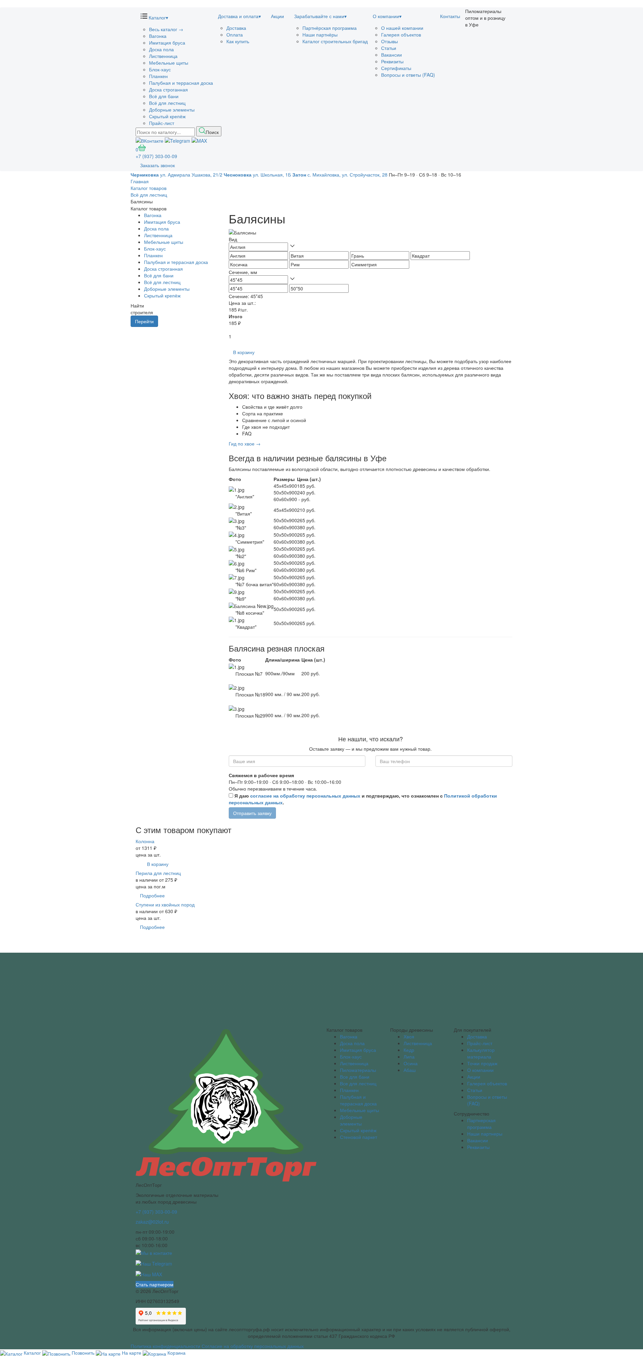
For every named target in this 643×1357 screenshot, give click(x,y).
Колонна (145, 841)
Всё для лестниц (167, 102)
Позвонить (83, 1352)
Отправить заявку (252, 813)
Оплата (234, 34)
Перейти (144, 321)
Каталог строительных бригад (335, 41)
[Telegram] (177, 139)
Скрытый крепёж (167, 116)
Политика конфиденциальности (165, 1346)
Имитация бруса (167, 42)
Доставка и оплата (239, 16)
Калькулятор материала (481, 1053)
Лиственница (163, 56)
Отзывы (389, 41)
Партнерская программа (481, 1123)
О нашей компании (402, 27)
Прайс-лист (161, 123)
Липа (409, 1056)
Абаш (410, 1070)
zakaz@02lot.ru (152, 1221)
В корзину (244, 352)
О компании (387, 16)
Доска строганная (168, 89)
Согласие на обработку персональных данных (253, 1346)
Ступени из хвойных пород (165, 904)
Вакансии (391, 54)
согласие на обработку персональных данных (305, 795)
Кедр (409, 1049)
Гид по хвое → (245, 443)
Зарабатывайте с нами (320, 16)
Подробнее (152, 895)
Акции (277, 16)
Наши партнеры (484, 1133)
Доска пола (161, 49)
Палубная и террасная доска (181, 82)
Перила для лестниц (158, 873)
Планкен (158, 76)
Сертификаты (396, 68)
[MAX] (199, 139)
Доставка (236, 27)
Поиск (212, 132)
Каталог (157, 17)
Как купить (237, 41)
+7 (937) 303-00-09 (156, 156)
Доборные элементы (172, 109)
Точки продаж (482, 1063)
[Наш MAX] (149, 1273)
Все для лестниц (358, 1083)
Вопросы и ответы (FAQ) (408, 74)
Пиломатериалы (358, 1070)
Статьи (388, 48)
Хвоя (409, 1036)
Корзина (176, 1352)
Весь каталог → (166, 29)
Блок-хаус (160, 69)
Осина (411, 1063)
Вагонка (157, 35)
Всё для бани (163, 96)
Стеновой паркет (358, 1137)
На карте (132, 1352)
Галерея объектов (401, 34)
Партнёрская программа (329, 27)
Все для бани (354, 1076)
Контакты (450, 16)
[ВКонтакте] (149, 139)
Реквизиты (392, 61)
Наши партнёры (320, 34)
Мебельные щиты (168, 62)
